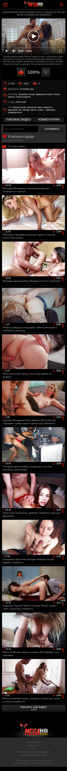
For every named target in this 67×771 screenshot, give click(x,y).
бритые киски (19, 107)
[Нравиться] (21, 72)
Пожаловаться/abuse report (33, 755)
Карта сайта (33, 745)
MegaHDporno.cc (43, 6)
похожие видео (18, 119)
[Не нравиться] (46, 72)
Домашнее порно (44, 94)
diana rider (21, 102)
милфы (26, 110)
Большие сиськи (27, 94)
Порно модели (23, 97)
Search (61, 4)
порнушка (50, 110)
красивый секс (15, 110)
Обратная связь (33, 742)
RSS (33, 748)
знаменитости (15, 112)
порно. (41, 110)
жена (40, 107)
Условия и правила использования (33, 752)
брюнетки (32, 107)
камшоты (48, 107)
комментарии (49, 119)
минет (34, 110)
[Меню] (6, 5)
